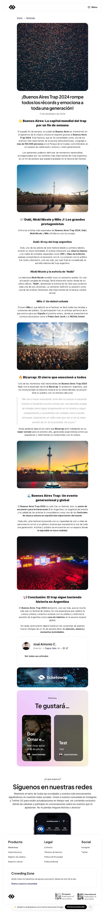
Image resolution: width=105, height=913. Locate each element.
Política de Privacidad (53, 857)
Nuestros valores (15, 862)
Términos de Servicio (53, 852)
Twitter (84, 852)
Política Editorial (51, 862)
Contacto (48, 847)
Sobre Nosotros (15, 852)
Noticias (30, 18)
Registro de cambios (17, 857)
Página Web (50, 648)
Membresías (13, 847)
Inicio (20, 18)
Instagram (85, 847)
